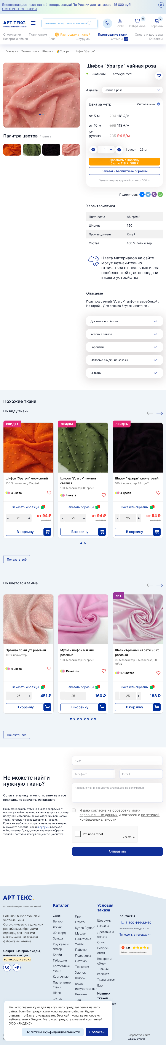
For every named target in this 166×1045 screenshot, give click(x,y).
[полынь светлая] (32, 150)
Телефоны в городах (133, 934)
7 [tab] (92, 719)
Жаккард (59, 933)
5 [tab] (85, 719)
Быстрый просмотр (28, 454)
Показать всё (17, 559)
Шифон (46, 51)
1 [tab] (40, 114)
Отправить (117, 851)
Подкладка (83, 955)
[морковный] (12, 150)
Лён (78, 1000)
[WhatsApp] (160, 194)
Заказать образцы (25, 507)
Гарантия (97, 347)
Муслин (80, 933)
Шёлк (57, 993)
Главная (10, 51)
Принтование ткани (112, 34)
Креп (78, 916)
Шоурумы (83, 39)
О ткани (96, 373)
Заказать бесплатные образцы (125, 171)
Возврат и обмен (15, 39)
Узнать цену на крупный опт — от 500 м (124, 180)
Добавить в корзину (124, 161)
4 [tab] (81, 719)
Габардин (60, 960)
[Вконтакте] (7, 967)
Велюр (57, 921)
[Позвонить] (107, 23)
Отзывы (119, 39)
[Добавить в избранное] (49, 493)
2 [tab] (43, 114)
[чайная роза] (71, 150)
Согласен (97, 1032)
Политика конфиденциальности (53, 1032)
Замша (58, 938)
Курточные (61, 976)
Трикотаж (82, 966)
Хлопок (80, 972)
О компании (12, 34)
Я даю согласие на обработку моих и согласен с (120, 814)
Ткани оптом (38, 34)
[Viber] (154, 194)
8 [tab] (95, 719)
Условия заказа (101, 334)
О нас (101, 942)
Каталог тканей (33, 23)
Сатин (57, 915)
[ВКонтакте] (142, 194)
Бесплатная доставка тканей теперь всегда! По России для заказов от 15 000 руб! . (66, 7)
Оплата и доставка (149, 34)
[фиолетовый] (51, 150)
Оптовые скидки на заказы (109, 360)
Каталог (61, 905)
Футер (57, 998)
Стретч (80, 922)
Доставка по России (104, 321)
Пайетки (81, 949)
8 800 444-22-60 (138, 922)
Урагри (64, 51)
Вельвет (81, 994)
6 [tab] (88, 719)
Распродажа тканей (75, 34)
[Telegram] (148, 194)
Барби (57, 955)
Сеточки (81, 961)
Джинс (58, 927)
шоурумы (43, 827)
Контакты (156, 39)
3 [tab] (78, 719)
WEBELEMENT (136, 1038)
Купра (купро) (85, 928)
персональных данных (99, 815)
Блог (51, 39)
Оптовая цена (146, 104)
